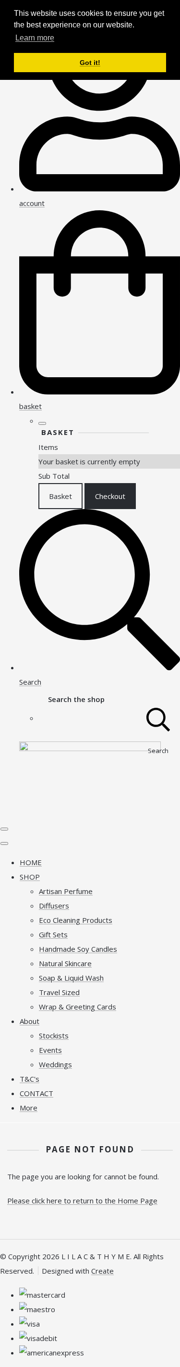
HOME (31, 862)
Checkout (110, 496)
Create (102, 1271)
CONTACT (36, 1093)
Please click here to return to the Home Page (82, 1200)
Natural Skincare (65, 963)
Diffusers (54, 905)
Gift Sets (53, 934)
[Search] (158, 718)
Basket (60, 496)
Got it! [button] (90, 62)
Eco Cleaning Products (75, 920)
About (29, 1021)
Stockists (54, 1035)
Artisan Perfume (66, 891)
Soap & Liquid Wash (71, 978)
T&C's (29, 1079)
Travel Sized (59, 992)
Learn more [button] (34, 38)
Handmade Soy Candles (78, 949)
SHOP (30, 877)
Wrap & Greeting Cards (77, 1006)
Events (50, 1050)
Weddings (55, 1064)
